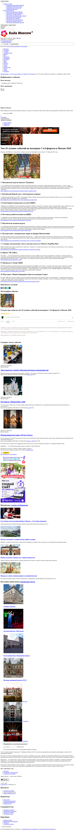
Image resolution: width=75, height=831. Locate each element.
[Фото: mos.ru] (7, 307)
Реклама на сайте (8, 820)
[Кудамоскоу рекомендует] (13, 721)
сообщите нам (29, 450)
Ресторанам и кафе (8, 814)
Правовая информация (9, 802)
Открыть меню (4, 25)
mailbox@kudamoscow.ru (10, 793)
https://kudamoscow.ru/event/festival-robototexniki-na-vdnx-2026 (16, 220)
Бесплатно (30, 374)
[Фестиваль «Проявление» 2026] (37, 386)
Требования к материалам (10, 811)
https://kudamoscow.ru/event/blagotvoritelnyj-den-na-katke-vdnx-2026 (17, 211)
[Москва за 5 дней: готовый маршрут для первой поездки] (10, 573)
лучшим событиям (6, 42)
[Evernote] (7, 288)
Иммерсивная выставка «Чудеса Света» (17, 435)
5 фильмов (25, 741)
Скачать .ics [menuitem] (6, 125)
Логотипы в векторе (9, 824)
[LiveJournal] (10, 288)
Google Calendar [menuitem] (7, 122)
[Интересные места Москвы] (13, 701)
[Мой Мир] (5, 288)
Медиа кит (6, 822)
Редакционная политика (10, 801)
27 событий (25, 721)
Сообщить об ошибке (9, 790)
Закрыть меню (12, 25)
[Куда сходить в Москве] (17, 36)
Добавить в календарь (6, 120)
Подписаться (20, 746)
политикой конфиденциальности (47, 829)
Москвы (19, 38)
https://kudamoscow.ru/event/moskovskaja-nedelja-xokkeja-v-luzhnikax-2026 (18, 191)
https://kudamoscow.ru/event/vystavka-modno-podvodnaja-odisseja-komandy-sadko (20, 281)
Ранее (13, 321)
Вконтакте (6, 771)
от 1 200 (31, 441)
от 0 (29, 407)
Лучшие (8, 321)
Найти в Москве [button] (4, 1)
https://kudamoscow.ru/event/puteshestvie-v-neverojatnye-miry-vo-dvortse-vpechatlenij (21, 240)
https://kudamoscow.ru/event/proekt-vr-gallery (11, 259)
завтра (12, 46)
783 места (24, 701)
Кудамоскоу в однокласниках (11, 772)
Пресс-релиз (7, 799)
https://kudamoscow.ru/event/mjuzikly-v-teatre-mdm (13, 271)
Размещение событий (9, 810)
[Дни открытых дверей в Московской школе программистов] (37, 354)
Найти (2, 28)
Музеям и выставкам (9, 812)
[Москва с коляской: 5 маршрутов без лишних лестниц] (10, 536)
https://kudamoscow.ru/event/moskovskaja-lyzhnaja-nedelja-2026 (16, 230)
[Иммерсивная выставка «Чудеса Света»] (37, 419)
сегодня (8, 46)
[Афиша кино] (13, 741)
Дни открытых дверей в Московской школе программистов (24, 370)
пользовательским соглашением (30, 829)
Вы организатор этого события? (9, 454)
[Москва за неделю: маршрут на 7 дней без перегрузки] (10, 554)
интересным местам (7, 40)
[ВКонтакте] (1, 288)
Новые (2, 321)
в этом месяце (23, 46)
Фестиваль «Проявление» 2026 (13, 402)
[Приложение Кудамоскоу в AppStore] (5, 780)
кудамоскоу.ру (4, 784)
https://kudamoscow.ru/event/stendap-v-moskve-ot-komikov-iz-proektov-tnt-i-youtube (20, 249)
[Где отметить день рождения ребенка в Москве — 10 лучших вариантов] (10, 518)
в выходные (17, 46)
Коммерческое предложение (11, 821)
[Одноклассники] (3, 288)
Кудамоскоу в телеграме (9, 773)
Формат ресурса (7, 803)
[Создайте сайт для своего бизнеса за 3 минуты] (13, 502)
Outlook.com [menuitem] (7, 124)
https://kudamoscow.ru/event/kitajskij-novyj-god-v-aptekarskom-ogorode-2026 (19, 199)
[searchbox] (37, 28)
